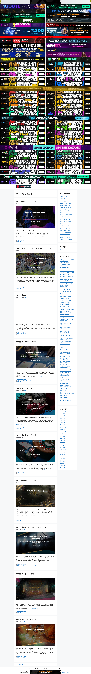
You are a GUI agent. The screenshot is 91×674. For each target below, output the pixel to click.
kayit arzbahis (64, 397)
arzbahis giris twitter (65, 296)
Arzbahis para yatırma (66, 341)
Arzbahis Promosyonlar (21, 240)
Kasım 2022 (62, 465)
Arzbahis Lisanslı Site (64, 223)
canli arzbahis (64, 383)
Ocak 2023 (62, 461)
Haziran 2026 (63, 411)
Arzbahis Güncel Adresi (67, 309)
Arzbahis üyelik (64, 377)
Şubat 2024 (62, 438)
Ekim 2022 (62, 467)
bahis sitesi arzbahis (64, 382)
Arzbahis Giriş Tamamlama (66, 239)
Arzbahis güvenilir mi (64, 314)
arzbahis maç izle (63, 324)
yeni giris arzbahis (64, 401)
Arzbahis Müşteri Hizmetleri (65, 331)
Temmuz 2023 (63, 451)
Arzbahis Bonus (20, 657)
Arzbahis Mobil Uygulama (64, 330)
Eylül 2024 (62, 426)
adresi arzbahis (63, 259)
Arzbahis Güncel (64, 306)
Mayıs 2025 (62, 417)
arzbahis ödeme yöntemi (64, 375)
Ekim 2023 (62, 445)
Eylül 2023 (62, 447)
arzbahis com (63, 295)
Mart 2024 (62, 436)
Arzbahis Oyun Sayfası (64, 339)
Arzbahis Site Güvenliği (65, 219)
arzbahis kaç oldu (64, 320)
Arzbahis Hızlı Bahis (64, 226)
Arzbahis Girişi (64, 303)
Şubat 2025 (62, 418)
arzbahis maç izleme (64, 326)
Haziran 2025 (63, 415)
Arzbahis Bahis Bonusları (65, 200)
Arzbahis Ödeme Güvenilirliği (66, 203)
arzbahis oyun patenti (70, 338)
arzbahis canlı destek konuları (64, 285)
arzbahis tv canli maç (65, 359)
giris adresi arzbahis (65, 386)
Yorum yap (19, 241)
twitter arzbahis (69, 398)
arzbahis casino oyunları (65, 289)
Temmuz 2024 (63, 429)
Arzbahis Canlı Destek (66, 284)
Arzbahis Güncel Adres (65, 308)
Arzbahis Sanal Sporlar (65, 235)
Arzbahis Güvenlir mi (67, 316)
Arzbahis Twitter (64, 364)
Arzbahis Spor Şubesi (25, 574)
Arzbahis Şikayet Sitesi (26, 435)
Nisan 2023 (62, 456)
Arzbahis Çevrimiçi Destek (64, 374)
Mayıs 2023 (62, 454)
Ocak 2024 (62, 440)
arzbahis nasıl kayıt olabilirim (65, 335)
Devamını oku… (44, 329)
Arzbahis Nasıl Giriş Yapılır (64, 334)
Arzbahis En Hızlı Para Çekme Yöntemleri (33, 527)
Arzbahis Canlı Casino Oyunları (66, 282)
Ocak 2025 (62, 420)
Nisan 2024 (62, 434)
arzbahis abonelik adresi (71, 259)
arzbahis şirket (62, 380)
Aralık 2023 (62, 442)
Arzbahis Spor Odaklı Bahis (66, 230)
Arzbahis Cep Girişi (24, 388)
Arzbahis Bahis (64, 267)
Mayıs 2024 (62, 433)
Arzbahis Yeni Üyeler (64, 225)
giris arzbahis (64, 388)
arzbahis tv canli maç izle (65, 361)
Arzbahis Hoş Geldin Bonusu (28, 202)
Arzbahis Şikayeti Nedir (26, 342)
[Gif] (45, 88)
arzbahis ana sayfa (63, 265)
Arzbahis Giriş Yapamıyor (27, 619)
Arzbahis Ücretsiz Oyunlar (65, 210)
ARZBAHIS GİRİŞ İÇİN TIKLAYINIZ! (45, 37)
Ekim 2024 (62, 424)
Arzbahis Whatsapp (64, 367)
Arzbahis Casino (63, 286)
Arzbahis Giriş (19, 380)
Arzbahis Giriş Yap (65, 304)
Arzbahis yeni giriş (65, 372)
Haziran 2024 (63, 431)
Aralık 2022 (62, 463)
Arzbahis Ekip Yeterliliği (65, 237)
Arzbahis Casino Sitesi (65, 292)
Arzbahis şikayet (65, 379)
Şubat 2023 (62, 460)
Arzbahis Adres (64, 261)
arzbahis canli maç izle (67, 276)
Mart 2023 (62, 458)
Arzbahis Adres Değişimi (65, 221)
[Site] (22, 64)
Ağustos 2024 (63, 427)
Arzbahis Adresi (20, 333)
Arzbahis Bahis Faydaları (65, 201)
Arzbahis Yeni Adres (65, 369)
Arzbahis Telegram (65, 356)
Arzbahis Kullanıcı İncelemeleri (65, 323)
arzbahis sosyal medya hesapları (65, 352)
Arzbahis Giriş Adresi (66, 301)
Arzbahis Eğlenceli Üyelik (65, 207)
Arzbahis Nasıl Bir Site (65, 332)
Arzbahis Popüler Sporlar (65, 209)
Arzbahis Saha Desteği (26, 481)
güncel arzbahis (63, 395)
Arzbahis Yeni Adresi (65, 371)
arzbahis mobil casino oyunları (65, 328)
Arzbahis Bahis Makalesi (65, 232)
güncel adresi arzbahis (67, 393)
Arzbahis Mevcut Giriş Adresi (65, 327)
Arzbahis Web (22, 295)
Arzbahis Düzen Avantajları (66, 214)
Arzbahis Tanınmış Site (65, 234)
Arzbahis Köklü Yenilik (64, 218)
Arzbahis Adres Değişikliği (64, 262)
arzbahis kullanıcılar (64, 322)
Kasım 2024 (62, 422)
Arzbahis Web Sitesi (65, 366)
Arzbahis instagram (65, 317)
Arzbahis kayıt (63, 319)
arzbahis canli (64, 274)
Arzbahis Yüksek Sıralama (65, 205)
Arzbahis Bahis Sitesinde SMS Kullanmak (33, 248)
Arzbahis (62, 212)
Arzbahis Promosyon (36, 565)
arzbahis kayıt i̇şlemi (70, 319)
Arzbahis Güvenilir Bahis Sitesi (65, 312)
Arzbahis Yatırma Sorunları (65, 216)
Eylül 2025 (62, 413)
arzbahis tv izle (64, 362)
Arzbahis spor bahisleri (65, 353)
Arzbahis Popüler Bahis (65, 228)
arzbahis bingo (62, 272)
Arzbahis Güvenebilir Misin (64, 311)
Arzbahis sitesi (64, 349)
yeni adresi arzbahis (65, 400)
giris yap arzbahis (65, 392)
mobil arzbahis (63, 398)
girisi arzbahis (63, 390)
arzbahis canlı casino (64, 280)
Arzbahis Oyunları (63, 338)
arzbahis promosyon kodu (66, 346)
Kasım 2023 (62, 443)
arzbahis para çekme (64, 342)
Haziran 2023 (63, 452)
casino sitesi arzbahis (64, 385)
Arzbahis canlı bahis (64, 278)
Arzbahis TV (63, 358)
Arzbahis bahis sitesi (67, 271)
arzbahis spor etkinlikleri (63, 355)
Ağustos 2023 (63, 449)
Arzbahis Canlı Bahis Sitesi (66, 279)
